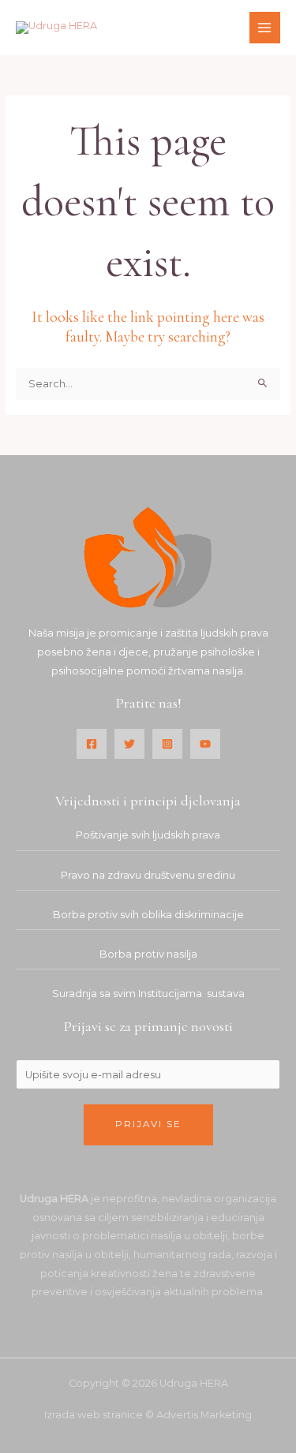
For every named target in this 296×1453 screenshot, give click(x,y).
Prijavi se (148, 1124)
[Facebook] (92, 744)
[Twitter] (129, 744)
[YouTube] (205, 744)
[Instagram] (167, 744)
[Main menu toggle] (264, 27)
